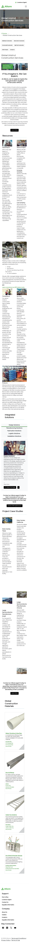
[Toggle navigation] (26, 6)
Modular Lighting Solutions (11, 865)
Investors (4, 917)
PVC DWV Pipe (9, 741)
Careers (4, 914)
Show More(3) (8, 788)
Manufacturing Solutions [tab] (14, 428)
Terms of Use (15, 940)
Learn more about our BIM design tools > (13, 287)
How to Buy (5, 897)
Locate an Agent (22, 2)
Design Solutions (9, 456)
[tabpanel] (14, 464)
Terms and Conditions (19, 938)
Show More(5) (8, 746)
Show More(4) (8, 829)
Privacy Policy (5, 940)
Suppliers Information (8, 904)
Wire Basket (8, 824)
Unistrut (7, 783)
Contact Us (5, 902)
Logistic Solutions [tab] (14, 433)
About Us (4, 912)
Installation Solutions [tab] (14, 436)
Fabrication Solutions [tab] (14, 431)
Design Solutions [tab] (14, 425)
